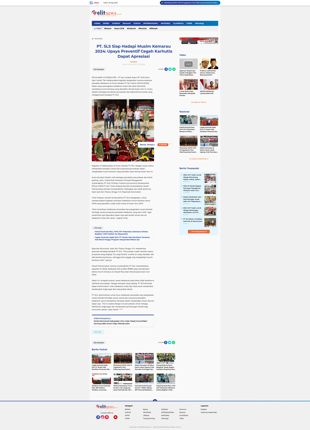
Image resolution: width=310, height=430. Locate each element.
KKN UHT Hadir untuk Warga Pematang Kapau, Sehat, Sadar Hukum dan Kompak (192, 177)
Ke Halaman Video (198, 102)
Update (163, 145)
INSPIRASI (132, 28)
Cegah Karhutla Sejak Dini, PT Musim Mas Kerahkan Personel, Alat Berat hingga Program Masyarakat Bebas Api (208, 129)
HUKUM (137, 23)
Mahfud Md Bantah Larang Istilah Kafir (207, 92)
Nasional (184, 111)
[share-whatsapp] (174, 69)
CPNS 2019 (120, 28)
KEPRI (127, 415)
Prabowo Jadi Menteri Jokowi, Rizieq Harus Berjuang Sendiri (208, 73)
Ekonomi (127, 23)
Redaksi (204, 409)
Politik (189, 23)
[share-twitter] (170, 69)
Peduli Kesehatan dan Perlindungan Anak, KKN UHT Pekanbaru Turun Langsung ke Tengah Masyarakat (192, 199)
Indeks (97, 23)
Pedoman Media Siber (209, 412)
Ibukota (143, 28)
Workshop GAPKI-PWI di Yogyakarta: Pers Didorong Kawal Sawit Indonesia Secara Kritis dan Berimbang (187, 150)
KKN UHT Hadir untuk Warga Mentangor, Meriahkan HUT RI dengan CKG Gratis (192, 210)
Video (98, 28)
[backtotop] (155, 401)
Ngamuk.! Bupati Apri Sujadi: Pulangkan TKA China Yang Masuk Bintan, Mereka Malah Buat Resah (187, 73)
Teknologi (199, 23)
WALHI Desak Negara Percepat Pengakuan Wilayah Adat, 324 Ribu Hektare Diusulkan (192, 188)
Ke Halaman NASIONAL (198, 159)
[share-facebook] (166, 69)
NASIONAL (165, 23)
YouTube (117, 420)
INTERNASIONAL (150, 23)
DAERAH (116, 23)
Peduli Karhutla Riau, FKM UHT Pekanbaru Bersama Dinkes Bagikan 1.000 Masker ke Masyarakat (188, 129)
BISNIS (106, 23)
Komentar (100, 69)
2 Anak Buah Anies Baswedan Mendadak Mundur (187, 93)
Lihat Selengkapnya (198, 231)
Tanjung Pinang (149, 418)
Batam (108, 28)
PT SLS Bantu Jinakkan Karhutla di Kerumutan (192, 220)
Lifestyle (154, 28)
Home (96, 3)
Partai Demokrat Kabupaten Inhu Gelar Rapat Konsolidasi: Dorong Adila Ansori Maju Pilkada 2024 (120, 322)
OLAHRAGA (178, 23)
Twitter (112, 416)
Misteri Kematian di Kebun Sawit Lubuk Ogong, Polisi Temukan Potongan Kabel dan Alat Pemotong (191, 3)
